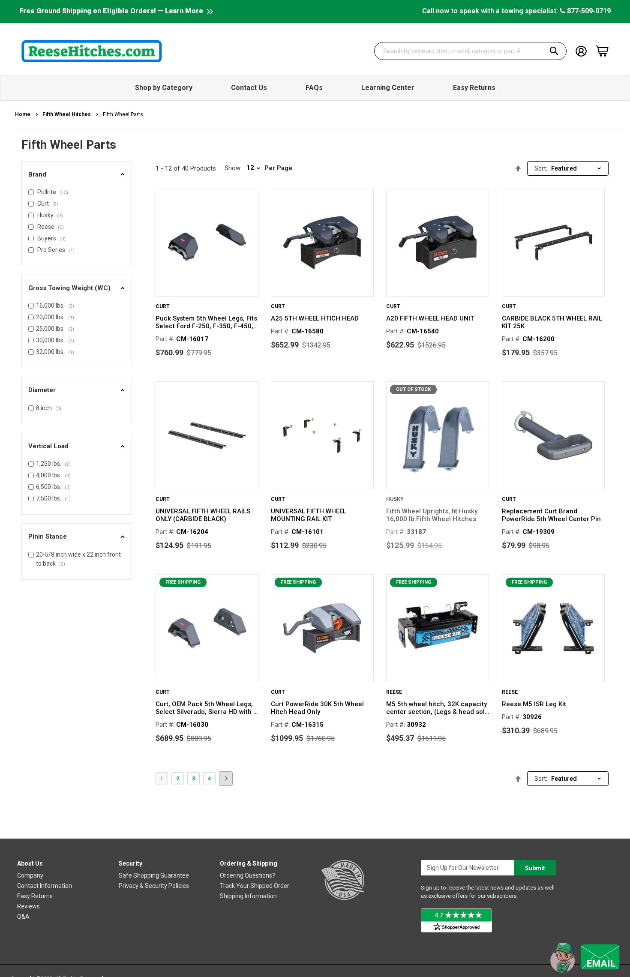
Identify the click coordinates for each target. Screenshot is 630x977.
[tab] (76, 174)
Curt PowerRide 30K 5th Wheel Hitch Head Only (317, 708)
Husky (395, 499)
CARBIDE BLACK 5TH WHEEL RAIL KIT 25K (552, 322)
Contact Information (44, 885)
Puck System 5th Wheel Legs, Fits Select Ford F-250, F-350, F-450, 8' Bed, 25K (206, 322)
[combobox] (470, 51)
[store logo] (91, 51)
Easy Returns (35, 896)
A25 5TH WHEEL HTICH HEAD (315, 318)
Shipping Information (248, 896)
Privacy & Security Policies (154, 885)
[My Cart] (602, 51)
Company (30, 875)
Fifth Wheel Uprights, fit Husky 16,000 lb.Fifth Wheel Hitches (431, 515)
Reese (394, 692)
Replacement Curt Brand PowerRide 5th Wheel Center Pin (551, 515)
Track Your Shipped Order (254, 885)
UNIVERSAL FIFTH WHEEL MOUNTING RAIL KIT (308, 515)
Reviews (28, 906)
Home (23, 114)
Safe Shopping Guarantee (154, 875)
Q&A (23, 916)
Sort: (540, 168)
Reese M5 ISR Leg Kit (534, 704)
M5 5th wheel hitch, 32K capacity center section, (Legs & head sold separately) (437, 708)
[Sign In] (581, 50)
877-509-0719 (588, 11)
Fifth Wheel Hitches (67, 114)
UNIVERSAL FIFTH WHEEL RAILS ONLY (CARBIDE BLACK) (203, 515)
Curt (163, 306)
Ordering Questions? (247, 875)
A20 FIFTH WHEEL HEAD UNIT (430, 318)
